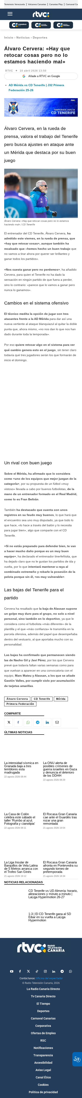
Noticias (23, 37)
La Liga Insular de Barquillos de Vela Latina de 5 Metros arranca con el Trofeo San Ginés (21, 867)
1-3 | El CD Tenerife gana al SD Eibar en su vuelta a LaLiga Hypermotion (49, 917)
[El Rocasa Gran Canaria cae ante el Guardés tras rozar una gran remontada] (60, 800)
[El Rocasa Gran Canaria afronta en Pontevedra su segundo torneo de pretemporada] (60, 848)
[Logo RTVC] (41, 14)
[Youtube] (11, 971)
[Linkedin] (47, 722)
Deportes (40, 37)
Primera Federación (20, 704)
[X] (8, 722)
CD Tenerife (42, 698)
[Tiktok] (37, 971)
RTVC (9, 70)
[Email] (57, 722)
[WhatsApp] (28, 722)
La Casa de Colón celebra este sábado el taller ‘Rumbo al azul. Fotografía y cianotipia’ (19, 818)
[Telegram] (37, 722)
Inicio (8, 37)
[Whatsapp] (70, 971)
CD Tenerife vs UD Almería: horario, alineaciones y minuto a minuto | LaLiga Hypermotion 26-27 (53, 894)
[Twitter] (28, 971)
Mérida (61, 698)
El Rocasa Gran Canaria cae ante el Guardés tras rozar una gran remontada (60, 818)
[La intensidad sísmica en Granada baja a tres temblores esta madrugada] (21, 749)
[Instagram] (45, 971)
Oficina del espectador (49, 978)
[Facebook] (18, 722)
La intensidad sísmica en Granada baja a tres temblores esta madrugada (21, 767)
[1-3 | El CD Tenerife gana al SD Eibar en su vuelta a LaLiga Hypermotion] (15, 918)
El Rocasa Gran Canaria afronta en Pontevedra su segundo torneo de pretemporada (60, 867)
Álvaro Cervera (17, 698)
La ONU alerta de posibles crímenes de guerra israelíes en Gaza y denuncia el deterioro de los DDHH (60, 769)
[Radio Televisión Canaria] (41, 947)
